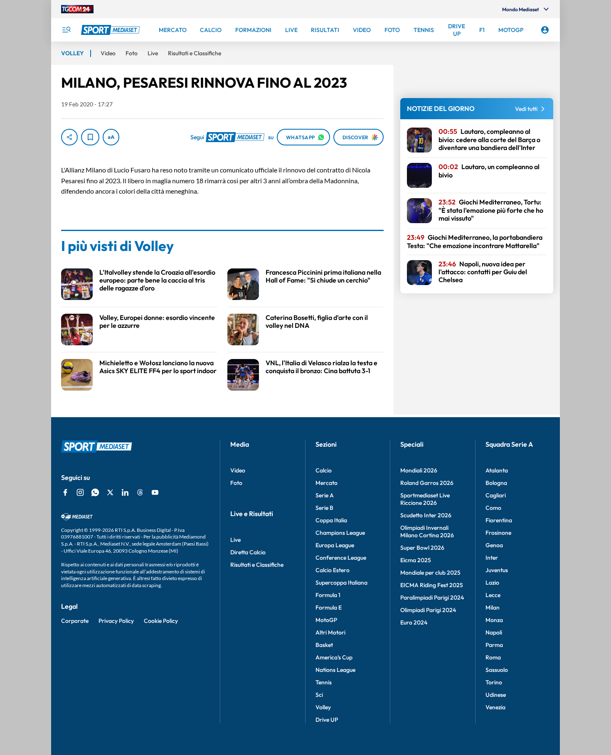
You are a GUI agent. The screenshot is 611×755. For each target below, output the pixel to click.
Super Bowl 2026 (422, 547)
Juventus (496, 570)
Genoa (494, 545)
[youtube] (155, 492)
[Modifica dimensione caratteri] (111, 137)
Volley (323, 707)
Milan (492, 607)
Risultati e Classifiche (256, 564)
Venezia (495, 707)
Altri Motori (330, 632)
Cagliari (495, 495)
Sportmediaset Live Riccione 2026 (425, 499)
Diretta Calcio (248, 552)
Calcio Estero (332, 570)
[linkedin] (125, 492)
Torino (493, 682)
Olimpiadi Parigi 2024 (428, 610)
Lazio (492, 582)
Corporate (75, 621)
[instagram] (80, 492)
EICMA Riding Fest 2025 (431, 585)
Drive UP (326, 719)
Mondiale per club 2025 (430, 572)
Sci (319, 694)
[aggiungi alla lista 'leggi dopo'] (90, 137)
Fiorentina (498, 520)
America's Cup (333, 657)
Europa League (334, 545)
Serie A (324, 495)
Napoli (493, 632)
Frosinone (498, 532)
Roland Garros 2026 (426, 483)
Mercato (326, 483)
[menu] (66, 30)
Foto (236, 483)
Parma (494, 645)
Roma (493, 657)
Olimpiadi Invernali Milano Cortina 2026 (427, 531)
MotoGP (326, 620)
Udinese (495, 694)
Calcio (323, 470)
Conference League (340, 557)
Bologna (496, 483)
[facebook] (65, 492)
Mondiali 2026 (418, 470)
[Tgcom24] (77, 9)
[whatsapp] (95, 492)
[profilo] (545, 30)
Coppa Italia (331, 520)
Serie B (324, 508)
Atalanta (496, 470)
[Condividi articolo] (69, 137)
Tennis (323, 682)
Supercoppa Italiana (341, 582)
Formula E (328, 607)
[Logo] (111, 30)
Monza (494, 620)
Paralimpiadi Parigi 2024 (432, 597)
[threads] (140, 492)
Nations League (335, 670)
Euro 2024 (413, 622)
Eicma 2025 (415, 560)
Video (237, 470)
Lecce (492, 595)
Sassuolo (496, 670)
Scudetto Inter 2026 (425, 515)
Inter (491, 557)
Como (493, 508)
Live (235, 540)
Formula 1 (327, 595)
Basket (324, 645)
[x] (110, 492)
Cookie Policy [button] (161, 621)
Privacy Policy (116, 621)
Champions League (340, 532)
